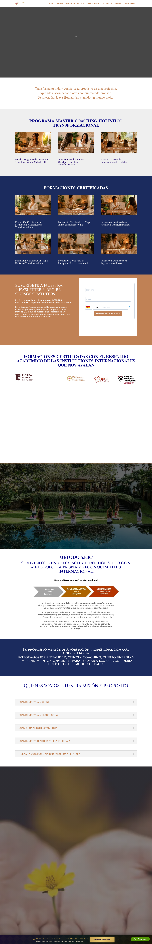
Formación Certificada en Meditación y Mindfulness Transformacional (28, 224)
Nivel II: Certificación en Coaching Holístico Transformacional (71, 162)
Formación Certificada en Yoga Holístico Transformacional (31, 262)
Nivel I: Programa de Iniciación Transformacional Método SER (31, 160)
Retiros (106, 3)
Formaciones (93, 3)
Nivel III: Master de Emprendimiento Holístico (114, 160)
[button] (140, 939)
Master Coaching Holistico (69, 3)
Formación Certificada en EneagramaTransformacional (73, 262)
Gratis (118, 3)
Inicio (51, 3)
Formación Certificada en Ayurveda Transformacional (115, 223)
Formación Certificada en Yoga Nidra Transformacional (74, 223)
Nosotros (130, 3)
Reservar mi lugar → (102, 939)
